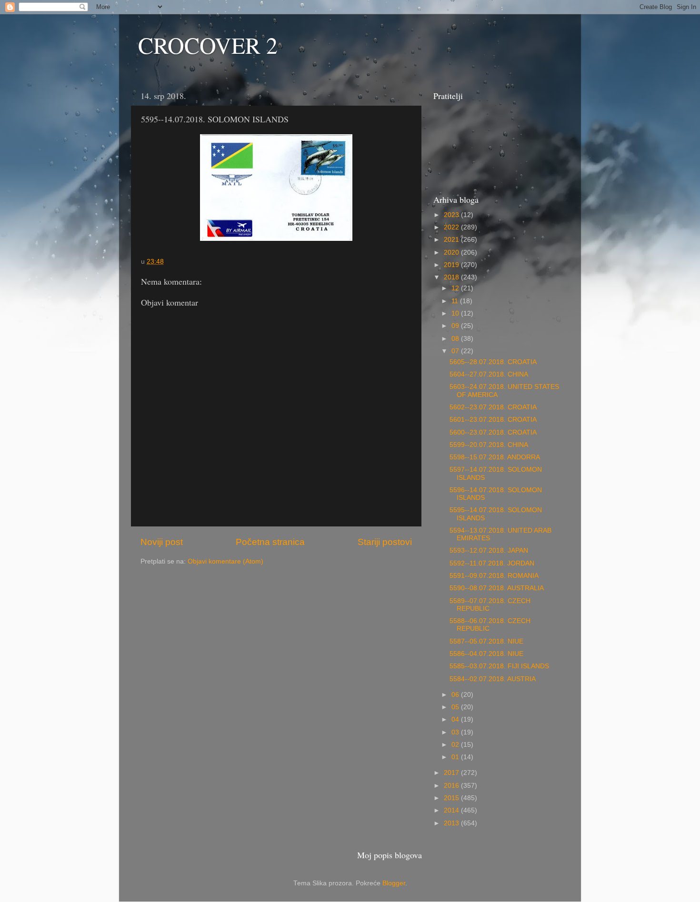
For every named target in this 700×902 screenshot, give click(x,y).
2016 (452, 785)
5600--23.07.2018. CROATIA (493, 432)
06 (456, 694)
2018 (452, 277)
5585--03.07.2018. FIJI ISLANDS (499, 666)
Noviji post (161, 542)
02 (456, 744)
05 (456, 707)
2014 (452, 810)
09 (456, 325)
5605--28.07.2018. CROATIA (493, 362)
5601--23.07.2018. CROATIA (493, 419)
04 (456, 719)
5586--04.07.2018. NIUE (486, 653)
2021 (452, 239)
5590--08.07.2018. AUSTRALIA (497, 588)
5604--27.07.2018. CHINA (489, 374)
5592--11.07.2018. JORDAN (492, 563)
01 (456, 757)
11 (455, 301)
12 (456, 288)
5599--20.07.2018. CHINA (489, 444)
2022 (452, 227)
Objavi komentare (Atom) (225, 561)
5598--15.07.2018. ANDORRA (495, 457)
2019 (452, 264)
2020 (452, 252)
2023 (452, 214)
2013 (452, 823)
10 (456, 313)
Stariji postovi (385, 542)
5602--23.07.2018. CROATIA (493, 407)
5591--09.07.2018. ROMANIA (494, 575)
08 (456, 338)
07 (456, 351)
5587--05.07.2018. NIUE (486, 641)
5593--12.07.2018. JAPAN (489, 550)
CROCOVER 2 (208, 45)
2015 (452, 798)
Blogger (393, 883)
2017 (452, 772)
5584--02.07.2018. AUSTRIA (493, 679)
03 (456, 732)
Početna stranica (270, 542)
